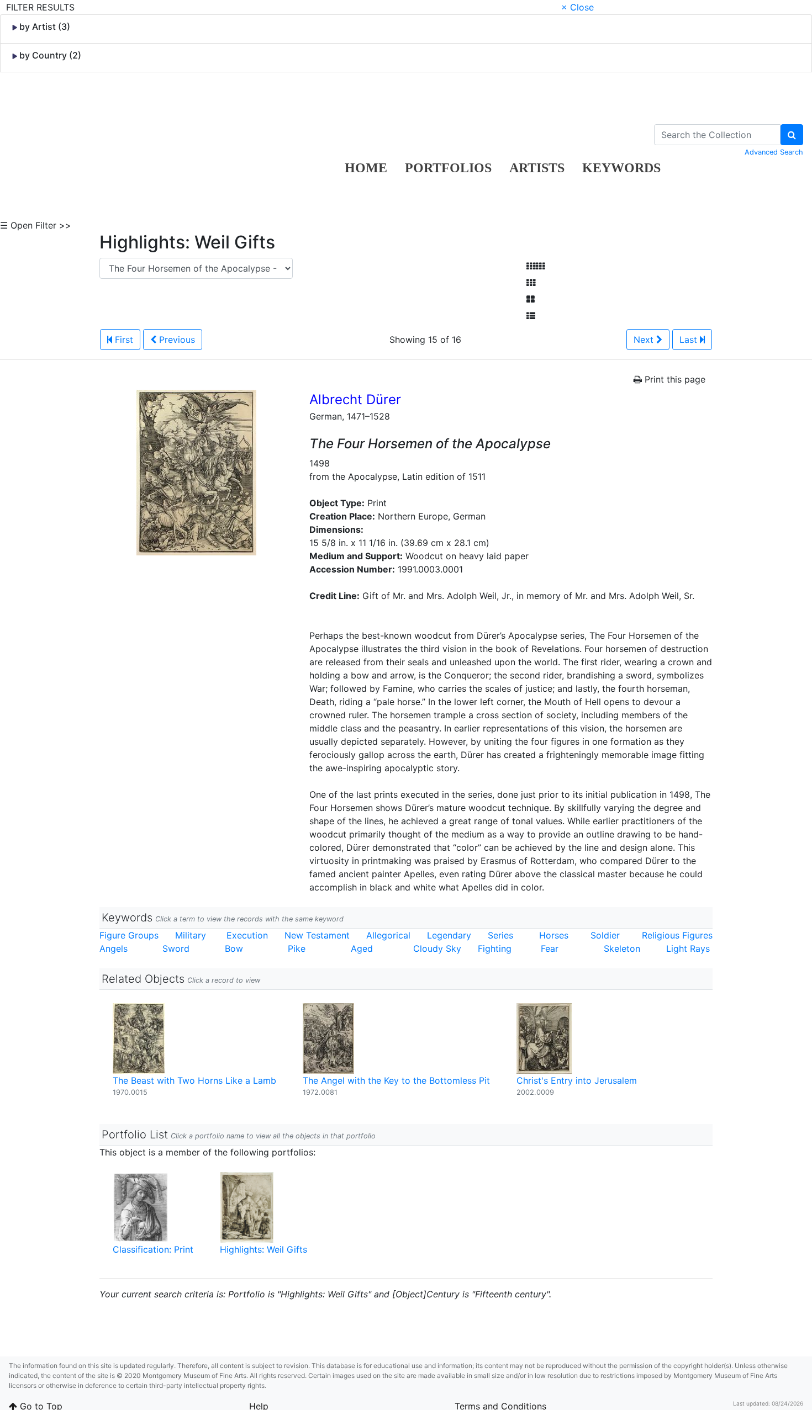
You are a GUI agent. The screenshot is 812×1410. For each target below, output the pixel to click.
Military (190, 935)
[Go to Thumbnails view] (530, 282)
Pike (296, 948)
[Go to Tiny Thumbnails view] (535, 266)
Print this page (673, 379)
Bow (234, 948)
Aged (362, 948)
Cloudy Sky (437, 948)
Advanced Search (774, 152)
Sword (175, 948)
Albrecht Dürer (355, 399)
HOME (366, 168)
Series (500, 935)
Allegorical (388, 935)
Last (689, 339)
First (122, 339)
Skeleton (622, 948)
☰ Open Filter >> (35, 225)
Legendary (449, 935)
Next (645, 339)
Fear (549, 948)
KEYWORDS (621, 168)
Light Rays (688, 948)
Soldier (605, 935)
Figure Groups (129, 935)
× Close (577, 7)
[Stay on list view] (530, 316)
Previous (175, 339)
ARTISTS (537, 168)
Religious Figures (677, 935)
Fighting (495, 948)
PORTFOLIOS (448, 168)
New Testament (317, 935)
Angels (113, 948)
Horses (553, 935)
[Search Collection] (792, 134)
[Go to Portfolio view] (530, 299)
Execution (247, 935)
